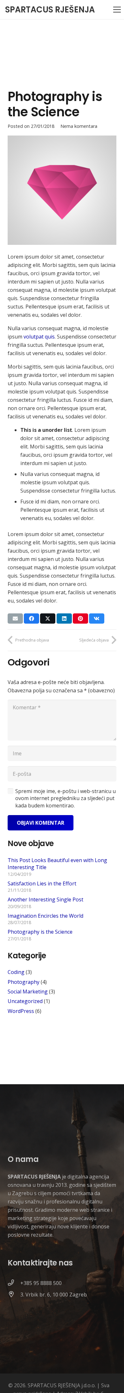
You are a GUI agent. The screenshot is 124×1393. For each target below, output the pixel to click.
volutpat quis (39, 336)
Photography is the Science (40, 931)
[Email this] (15, 618)
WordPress (21, 1011)
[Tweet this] (47, 618)
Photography (23, 981)
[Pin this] (80, 618)
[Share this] (31, 618)
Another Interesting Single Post (45, 899)
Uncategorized (25, 1001)
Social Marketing (28, 991)
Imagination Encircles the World (45, 915)
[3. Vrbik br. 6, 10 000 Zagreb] (14, 1294)
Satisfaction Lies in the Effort (42, 883)
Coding (16, 972)
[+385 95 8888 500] (14, 1283)
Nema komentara (78, 126)
